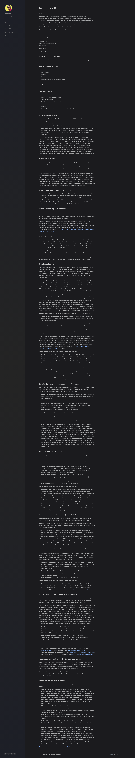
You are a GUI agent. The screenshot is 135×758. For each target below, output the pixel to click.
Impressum (59, 754)
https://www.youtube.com (47, 650)
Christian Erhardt (44, 754)
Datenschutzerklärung (52, 754)
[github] (5, 754)
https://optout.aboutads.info (80, 346)
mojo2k (8, 13)
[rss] (14, 754)
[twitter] (8, 754)
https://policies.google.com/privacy (76, 650)
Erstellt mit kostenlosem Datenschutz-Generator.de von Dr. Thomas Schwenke (58, 747)
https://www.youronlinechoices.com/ (48, 348)
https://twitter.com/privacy (61, 590)
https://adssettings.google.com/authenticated (82, 654)
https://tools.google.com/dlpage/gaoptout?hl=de (82, 652)
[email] (11, 754)
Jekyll (114, 754)
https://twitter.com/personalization (82, 590)
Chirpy (119, 754)
